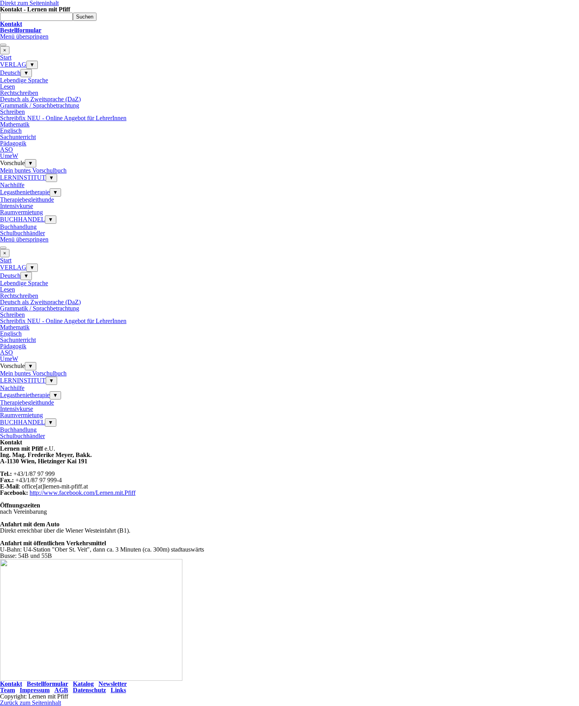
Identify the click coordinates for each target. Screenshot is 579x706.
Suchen (84, 17)
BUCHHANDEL (22, 219)
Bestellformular (47, 683)
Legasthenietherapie (25, 192)
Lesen (7, 86)
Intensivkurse (16, 206)
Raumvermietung (21, 212)
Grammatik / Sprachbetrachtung (39, 105)
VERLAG (13, 64)
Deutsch (10, 72)
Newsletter (112, 683)
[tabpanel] (289, 27)
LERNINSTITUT (23, 177)
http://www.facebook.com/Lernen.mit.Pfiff (82, 492)
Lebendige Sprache (24, 80)
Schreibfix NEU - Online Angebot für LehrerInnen (63, 118)
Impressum (35, 690)
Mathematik (15, 124)
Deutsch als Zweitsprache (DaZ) (40, 99)
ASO (6, 149)
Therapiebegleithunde (27, 199)
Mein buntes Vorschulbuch (33, 170)
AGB (61, 690)
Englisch (11, 130)
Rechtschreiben (19, 92)
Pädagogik (13, 143)
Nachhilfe (12, 185)
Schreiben (12, 111)
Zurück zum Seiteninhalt (30, 702)
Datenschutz (89, 690)
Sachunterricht (18, 137)
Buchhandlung (18, 226)
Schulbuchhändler (22, 233)
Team (7, 690)
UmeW (9, 155)
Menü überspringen (24, 36)
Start (5, 57)
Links (118, 690)
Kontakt (11, 683)
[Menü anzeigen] (3, 45)
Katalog (83, 683)
